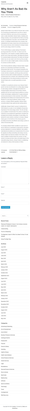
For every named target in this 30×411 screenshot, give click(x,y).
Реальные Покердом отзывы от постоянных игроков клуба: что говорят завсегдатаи (14, 224)
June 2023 (3, 284)
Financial (3, 343)
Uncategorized (4, 392)
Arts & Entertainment (6, 329)
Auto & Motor (4, 332)
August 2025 (4, 249)
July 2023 (3, 281)
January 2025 (4, 269)
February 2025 (4, 267)
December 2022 (5, 301)
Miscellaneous (4, 366)
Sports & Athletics (5, 383)
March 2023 (4, 292)
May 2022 (3, 318)
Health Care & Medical (6, 355)
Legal (2, 363)
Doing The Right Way (6, 239)
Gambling (3, 349)
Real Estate (3, 375)
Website (3, 200)
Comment (3, 166)
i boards (3, 2)
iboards (4, 27)
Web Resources (4, 395)
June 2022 (3, 315)
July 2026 (3, 247)
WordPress (14, 408)
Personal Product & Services (7, 369)
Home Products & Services (20, 25)
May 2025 (3, 258)
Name (3, 187)
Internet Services (5, 360)
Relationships (4, 377)
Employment (4, 340)
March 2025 (4, 264)
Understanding (4, 228)
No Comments (4, 25)
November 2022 (5, 304)
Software (3, 380)
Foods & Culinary (5, 346)
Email (2, 193)
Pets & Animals (4, 372)
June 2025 (3, 255)
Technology (4, 386)
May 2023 (3, 287)
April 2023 (3, 290)
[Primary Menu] (27, 3)
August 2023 (4, 278)
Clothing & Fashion (5, 337)
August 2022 (4, 310)
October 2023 (4, 272)
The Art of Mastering (6, 231)
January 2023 (4, 298)
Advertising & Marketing (6, 326)
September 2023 (5, 275)
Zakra (23, 406)
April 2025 (3, 261)
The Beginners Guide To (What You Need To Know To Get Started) (14, 235)
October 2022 (4, 307)
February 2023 (4, 295)
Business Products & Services (8, 335)
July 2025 (3, 252)
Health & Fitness (5, 352)
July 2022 (3, 312)
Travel (2, 389)
